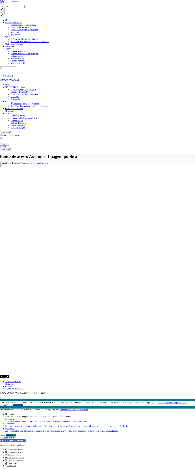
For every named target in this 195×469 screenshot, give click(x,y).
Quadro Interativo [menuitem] (18, 61)
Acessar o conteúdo (8, 438)
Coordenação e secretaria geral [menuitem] (23, 25)
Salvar (3, 435)
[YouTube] (7, 377)
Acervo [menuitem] (8, 49)
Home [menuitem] (7, 20)
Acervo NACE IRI (13, 381)
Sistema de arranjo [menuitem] (18, 58)
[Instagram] (4, 377)
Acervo (3, 147)
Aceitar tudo (18, 405)
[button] (13, 440)
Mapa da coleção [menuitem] (18, 63)
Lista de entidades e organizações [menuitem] (24, 53)
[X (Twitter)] (1, 377)
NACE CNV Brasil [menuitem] (13, 22)
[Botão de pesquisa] (2, 11)
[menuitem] (9, 76)
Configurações (6, 405)
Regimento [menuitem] (15, 34)
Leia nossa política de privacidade (172, 402)
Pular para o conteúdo (9, 1)
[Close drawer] (2, 15)
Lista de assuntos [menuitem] (18, 51)
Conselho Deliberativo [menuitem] (20, 27)
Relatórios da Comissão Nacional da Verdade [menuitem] (30, 41)
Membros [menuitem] (15, 32)
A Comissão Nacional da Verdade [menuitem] (25, 39)
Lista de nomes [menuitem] (17, 56)
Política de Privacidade (14, 389)
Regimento (9, 384)
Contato (8, 386)
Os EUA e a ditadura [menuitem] (14, 44)
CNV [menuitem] (7, 37)
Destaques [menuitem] (9, 46)
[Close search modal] (2, 3)
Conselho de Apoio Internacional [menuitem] (24, 30)
